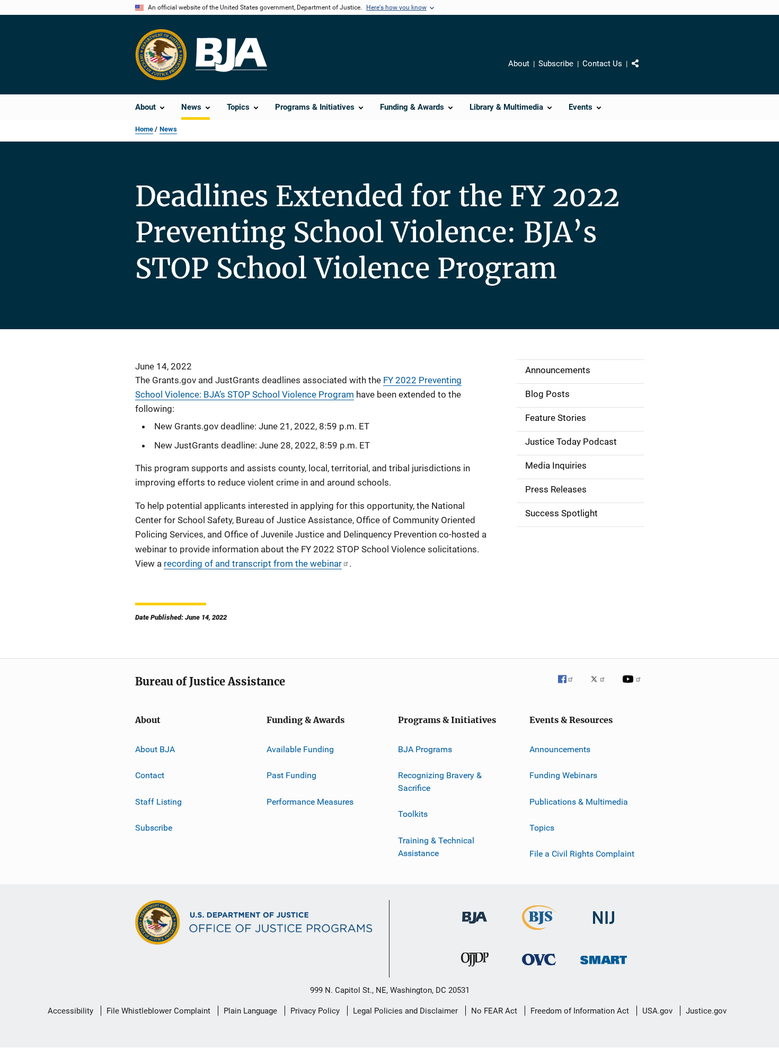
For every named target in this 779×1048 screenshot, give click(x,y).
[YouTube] (633, 686)
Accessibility (70, 1011)
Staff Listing (158, 801)
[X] (601, 686)
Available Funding (300, 749)
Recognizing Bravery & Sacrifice (440, 781)
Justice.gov (706, 1011)
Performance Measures (310, 801)
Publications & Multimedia (578, 801)
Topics (541, 828)
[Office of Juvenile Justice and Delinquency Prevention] (475, 968)
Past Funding (291, 775)
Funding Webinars (563, 775)
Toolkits (413, 814)
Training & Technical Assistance (436, 846)
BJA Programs (425, 749)
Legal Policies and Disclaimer (405, 1011)
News (168, 129)
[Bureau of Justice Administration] (474, 925)
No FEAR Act (494, 1011)
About (518, 63)
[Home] (231, 54)
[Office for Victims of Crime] (539, 967)
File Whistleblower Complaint (158, 1011)
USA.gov (657, 1011)
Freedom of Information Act (579, 1011)
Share (643, 71)
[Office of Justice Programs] (161, 55)
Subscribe (555, 63)
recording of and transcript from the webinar (253, 563)
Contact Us (602, 63)
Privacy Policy (315, 1011)
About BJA (155, 749)
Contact (149, 775)
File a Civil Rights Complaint (581, 854)
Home (144, 129)
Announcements (559, 749)
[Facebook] (569, 686)
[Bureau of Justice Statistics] (539, 932)
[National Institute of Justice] (603, 926)
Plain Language (250, 1011)
